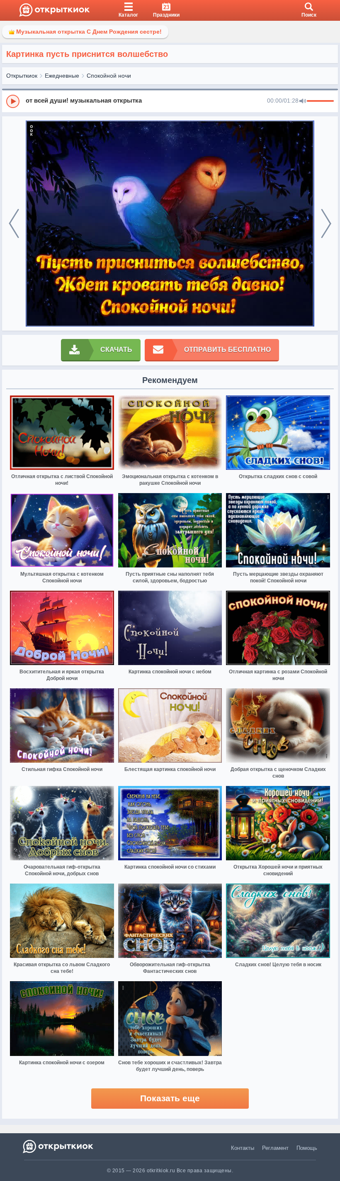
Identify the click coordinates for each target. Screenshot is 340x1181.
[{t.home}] (59, 1146)
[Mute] (303, 101)
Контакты (242, 1148)
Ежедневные (62, 75)
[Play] (12, 101)
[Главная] (54, 10)
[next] (326, 223)
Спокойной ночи (109, 75)
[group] (170, 101)
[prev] (14, 223)
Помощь (306, 1148)
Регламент (275, 1148)
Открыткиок (21, 75)
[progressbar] (320, 101)
